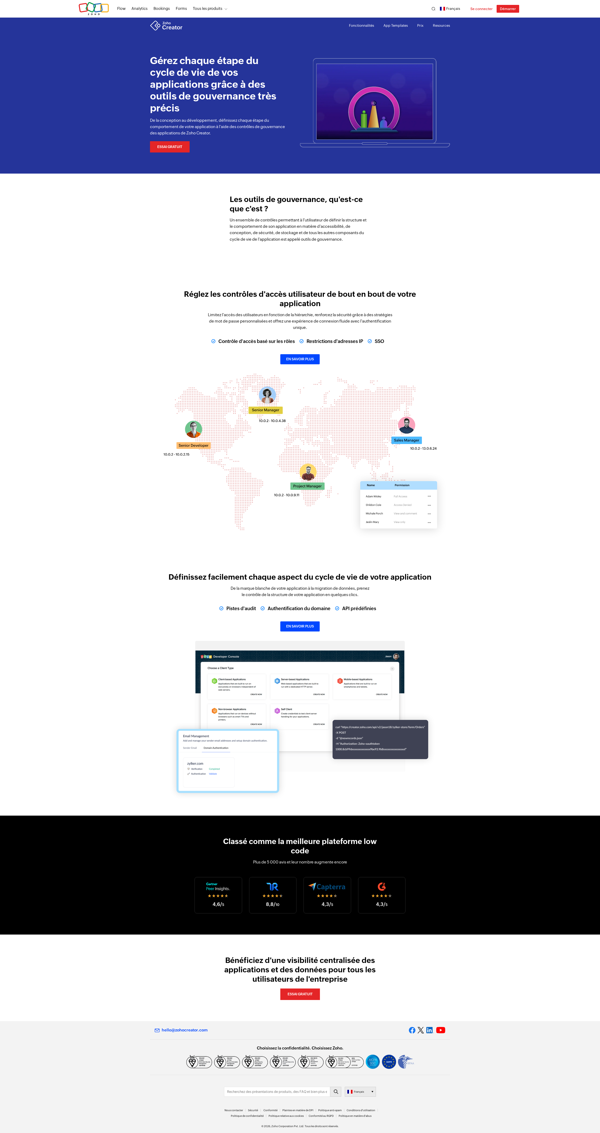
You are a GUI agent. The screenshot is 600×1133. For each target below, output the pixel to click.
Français (453, 9)
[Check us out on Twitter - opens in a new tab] (421, 1030)
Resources (441, 25)
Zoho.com (94, 8)
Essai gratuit (169, 147)
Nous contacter (234, 1110)
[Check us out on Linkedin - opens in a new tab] (430, 1030)
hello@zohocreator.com (185, 1030)
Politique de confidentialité (247, 1115)
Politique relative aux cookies (286, 1115)
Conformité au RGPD (321, 1115)
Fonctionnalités (361, 25)
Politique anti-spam (330, 1110)
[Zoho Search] (433, 9)
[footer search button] (335, 1092)
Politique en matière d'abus (355, 1115)
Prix (420, 25)
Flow (121, 8)
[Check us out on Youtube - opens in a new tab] (440, 1030)
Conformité (270, 1110)
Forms (181, 8)
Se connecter (481, 9)
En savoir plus (300, 359)
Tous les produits (207, 8)
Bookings (162, 8)
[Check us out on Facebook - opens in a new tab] (412, 1030)
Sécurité (253, 1110)
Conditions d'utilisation (361, 1110)
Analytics (139, 8)
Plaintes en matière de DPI (297, 1110)
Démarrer (508, 9)
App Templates (395, 25)
